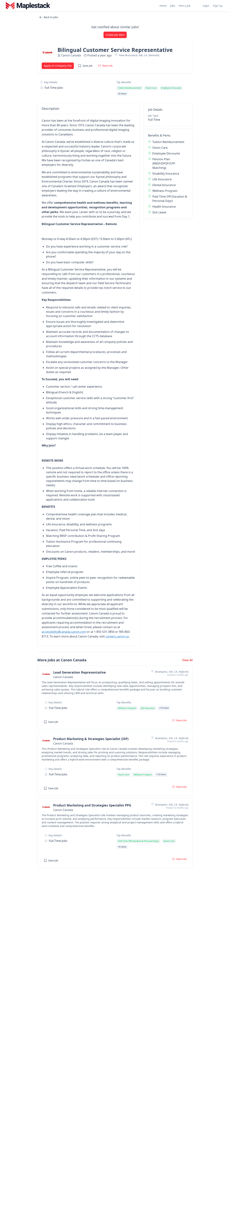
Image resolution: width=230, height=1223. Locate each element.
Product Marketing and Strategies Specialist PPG (92, 805)
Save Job (87, 65)
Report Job (107, 65)
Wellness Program (164, 191)
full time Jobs (54, 88)
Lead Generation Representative (79, 672)
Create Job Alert (115, 34)
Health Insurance (164, 207)
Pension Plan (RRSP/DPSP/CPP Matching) (163, 163)
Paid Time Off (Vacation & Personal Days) (169, 199)
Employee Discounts (166, 153)
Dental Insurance (164, 185)
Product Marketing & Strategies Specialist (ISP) (90, 739)
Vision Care (160, 148)
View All (187, 660)
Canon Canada (71, 55)
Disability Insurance (165, 173)
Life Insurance (162, 179)
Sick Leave (159, 212)
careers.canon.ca (117, 636)
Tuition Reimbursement (168, 142)
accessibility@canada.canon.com (64, 632)
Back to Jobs (51, 17)
